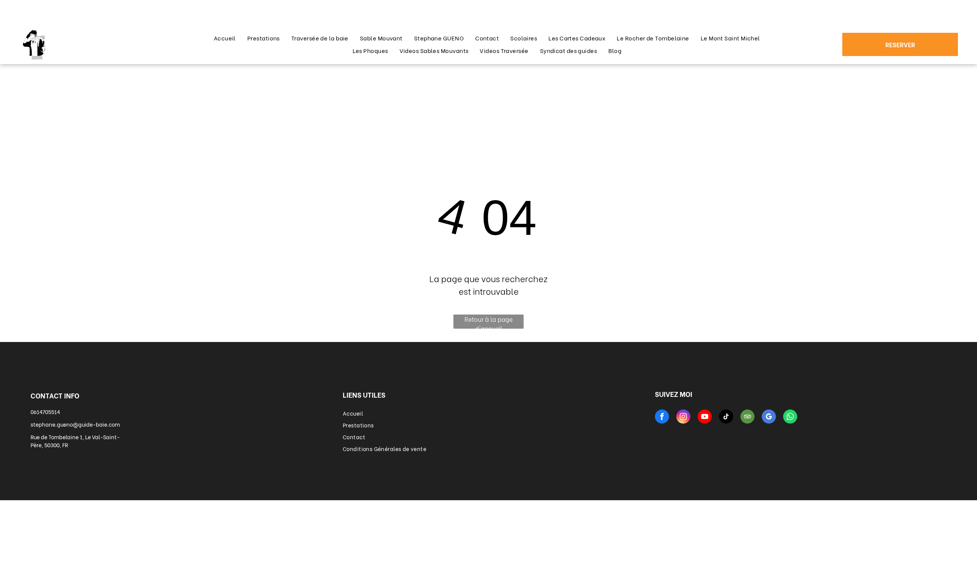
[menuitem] (225, 37)
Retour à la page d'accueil (488, 322)
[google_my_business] (769, 417)
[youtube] (705, 417)
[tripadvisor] (747, 417)
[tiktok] (726, 417)
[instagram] (683, 417)
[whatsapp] (790, 417)
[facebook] (662, 417)
